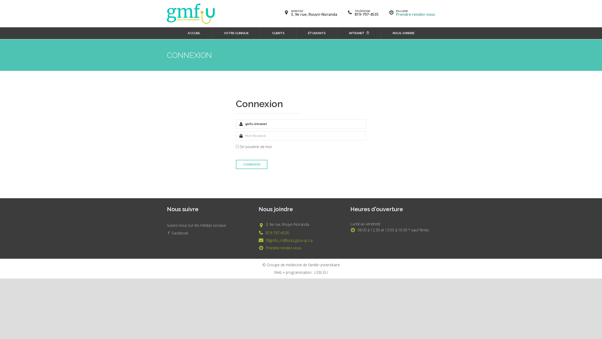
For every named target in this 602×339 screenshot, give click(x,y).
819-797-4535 (277, 232)
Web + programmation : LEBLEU (301, 272)
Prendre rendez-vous (415, 14)
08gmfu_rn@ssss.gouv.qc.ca (289, 240)
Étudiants (317, 33)
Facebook (179, 233)
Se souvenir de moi (256, 146)
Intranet (356, 33)
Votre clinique (236, 33)
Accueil (194, 33)
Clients (278, 33)
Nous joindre (403, 33)
